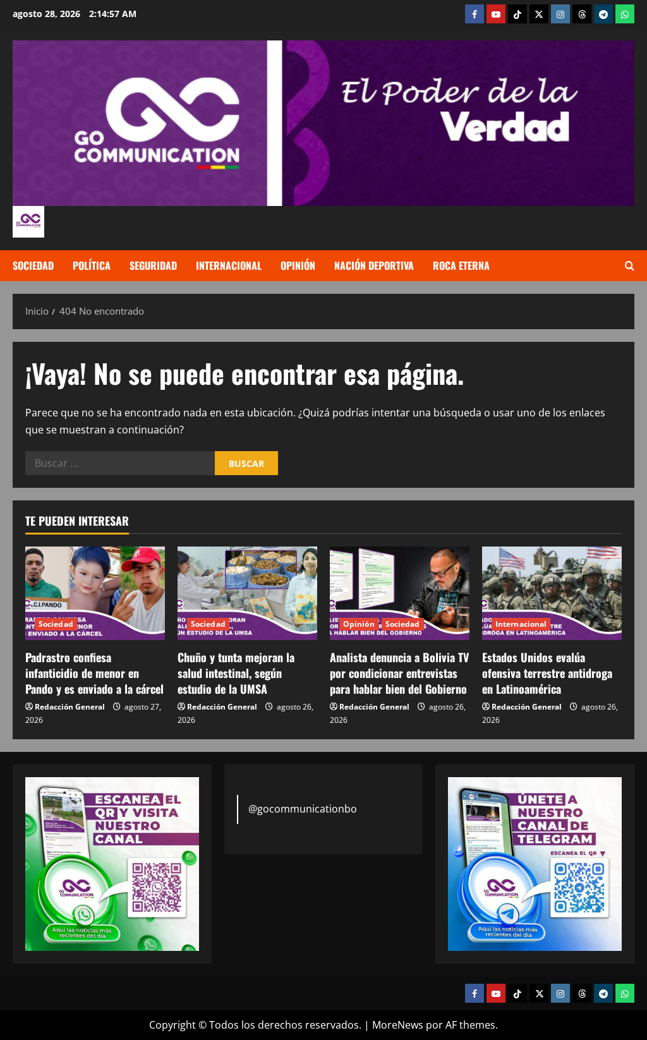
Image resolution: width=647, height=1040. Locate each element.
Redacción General (70, 706)
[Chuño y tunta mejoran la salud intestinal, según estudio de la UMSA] (247, 593)
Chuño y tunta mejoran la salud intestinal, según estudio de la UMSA (236, 673)
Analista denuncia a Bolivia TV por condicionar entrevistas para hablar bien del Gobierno (399, 673)
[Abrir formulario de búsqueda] (629, 266)
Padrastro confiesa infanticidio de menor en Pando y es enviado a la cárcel (94, 673)
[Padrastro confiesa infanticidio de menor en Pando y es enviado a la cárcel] (95, 593)
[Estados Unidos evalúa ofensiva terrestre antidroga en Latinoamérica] (552, 593)
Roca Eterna (461, 265)
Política (92, 265)
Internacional (229, 265)
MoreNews (397, 1025)
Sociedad (33, 265)
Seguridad (153, 265)
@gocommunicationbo (302, 809)
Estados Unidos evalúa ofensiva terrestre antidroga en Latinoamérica (547, 673)
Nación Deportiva (374, 265)
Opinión (298, 265)
